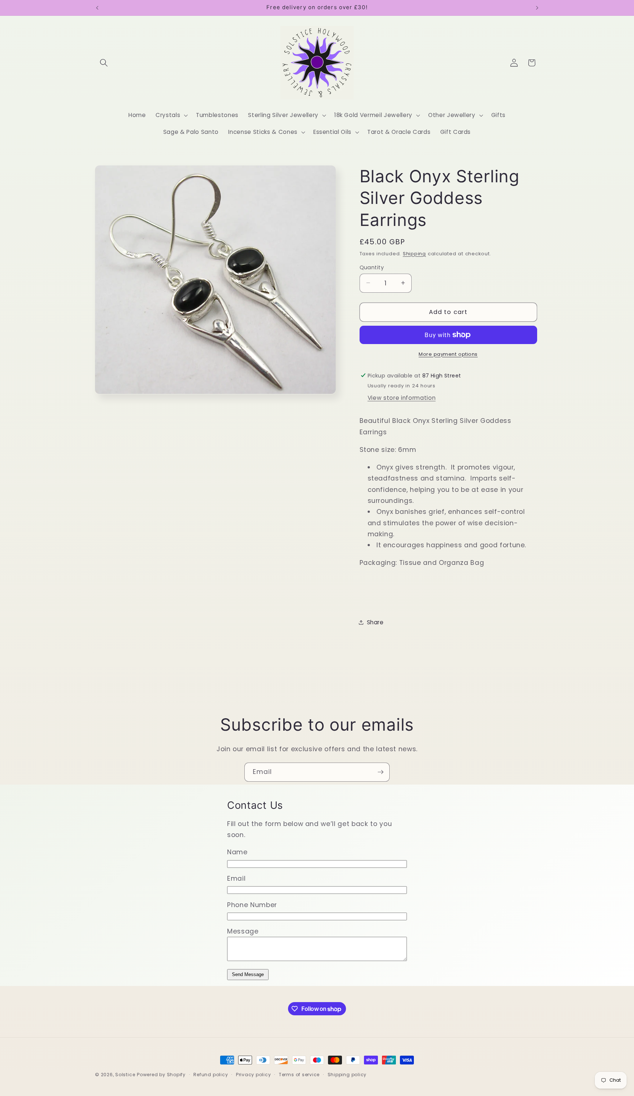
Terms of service (299, 1074)
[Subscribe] (380, 772)
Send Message (248, 974)
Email (236, 878)
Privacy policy (253, 1074)
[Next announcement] (537, 7)
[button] (104, 63)
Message (243, 931)
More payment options (448, 353)
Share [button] (375, 622)
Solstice (125, 1074)
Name (237, 852)
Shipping (414, 253)
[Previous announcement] (97, 7)
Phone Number (252, 904)
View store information (402, 398)
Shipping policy (347, 1074)
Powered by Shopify (161, 1074)
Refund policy (210, 1074)
